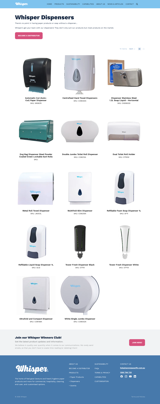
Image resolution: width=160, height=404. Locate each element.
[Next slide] (52, 74)
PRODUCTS (73, 373)
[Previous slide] (20, 74)
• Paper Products (76, 377)
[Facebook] (121, 376)
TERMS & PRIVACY (102, 373)
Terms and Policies (138, 397)
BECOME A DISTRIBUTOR (79, 368)
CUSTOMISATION (102, 381)
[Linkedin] (134, 376)
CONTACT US (125, 364)
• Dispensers (74, 381)
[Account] (142, 4)
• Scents (72, 386)
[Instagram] (126, 376)
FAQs (97, 368)
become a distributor (29, 36)
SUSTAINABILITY (101, 364)
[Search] (137, 4)
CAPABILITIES (100, 377)
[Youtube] (130, 376)
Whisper (24, 397)
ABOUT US (73, 364)
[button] (132, 49)
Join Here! (137, 343)
